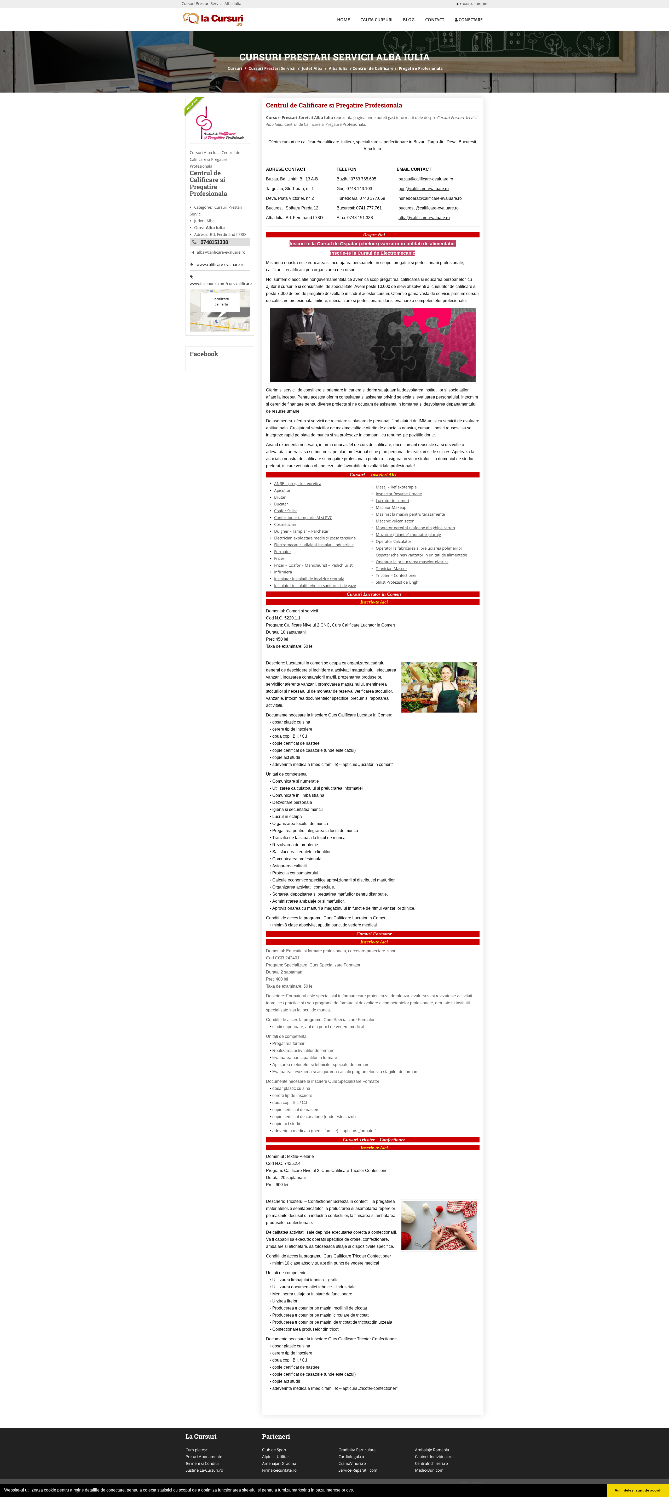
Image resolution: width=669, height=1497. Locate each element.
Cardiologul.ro (351, 1456)
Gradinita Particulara (357, 1449)
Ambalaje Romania (432, 1449)
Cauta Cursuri (376, 19)
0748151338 (214, 241)
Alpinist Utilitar (275, 1456)
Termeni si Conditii (202, 1463)
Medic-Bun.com (429, 1470)
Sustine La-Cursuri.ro (204, 1470)
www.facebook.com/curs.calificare (220, 280)
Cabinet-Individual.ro (434, 1456)
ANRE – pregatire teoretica (297, 483)
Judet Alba (312, 68)
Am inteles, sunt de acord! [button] (638, 1490)
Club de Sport (274, 1449)
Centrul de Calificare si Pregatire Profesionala (334, 105)
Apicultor (282, 490)
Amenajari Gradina (279, 1463)
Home (343, 19)
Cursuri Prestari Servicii (272, 68)
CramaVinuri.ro (352, 1463)
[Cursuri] (216, 18)
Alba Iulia (338, 68)
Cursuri (235, 68)
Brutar (280, 497)
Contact (434, 19)
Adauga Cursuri (473, 4)
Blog (409, 19)
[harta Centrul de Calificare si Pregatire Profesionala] (220, 310)
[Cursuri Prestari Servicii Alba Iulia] (220, 123)
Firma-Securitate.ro (279, 1470)
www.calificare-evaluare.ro (219, 264)
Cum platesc (196, 1449)
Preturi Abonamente (204, 1456)
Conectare (470, 19)
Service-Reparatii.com (357, 1470)
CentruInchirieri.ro (431, 1463)
